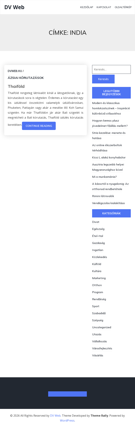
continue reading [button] (39, 126)
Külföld (96, 264)
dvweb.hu (15, 71)
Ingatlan (97, 250)
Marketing (99, 278)
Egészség (98, 229)
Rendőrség (99, 299)
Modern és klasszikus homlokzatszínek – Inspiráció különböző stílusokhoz (111, 108)
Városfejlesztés (102, 348)
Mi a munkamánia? (104, 176)
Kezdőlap (86, 7)
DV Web (14, 7)
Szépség (97, 320)
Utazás (96, 334)
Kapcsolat (104, 7)
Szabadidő (99, 313)
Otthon (97, 285)
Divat (95, 222)
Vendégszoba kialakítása (108, 203)
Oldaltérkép (123, 7)
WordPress (67, 420)
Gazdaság (98, 243)
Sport (95, 306)
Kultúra (96, 271)
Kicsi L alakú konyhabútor (109, 157)
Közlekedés (99, 257)
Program (97, 292)
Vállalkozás (99, 341)
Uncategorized (101, 327)
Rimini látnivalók (103, 196)
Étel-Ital (97, 236)
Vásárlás (97, 355)
